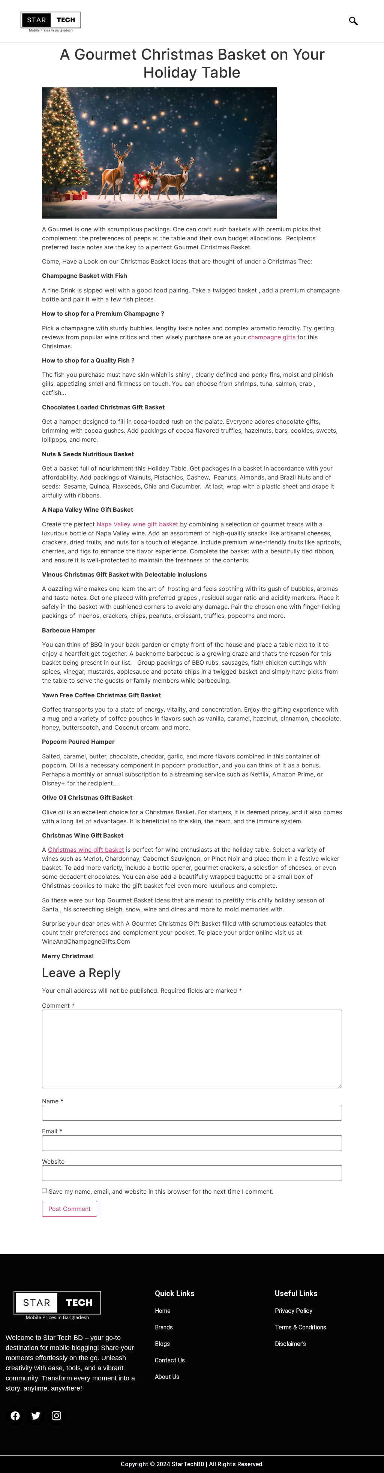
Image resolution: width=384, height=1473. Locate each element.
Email (52, 1131)
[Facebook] (15, 1416)
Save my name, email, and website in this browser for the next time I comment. (161, 1191)
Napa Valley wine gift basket (137, 524)
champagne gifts (272, 337)
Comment (58, 1005)
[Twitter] (35, 1416)
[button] (351, 20)
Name (52, 1101)
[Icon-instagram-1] (56, 1416)
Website (53, 1161)
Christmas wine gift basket (86, 849)
